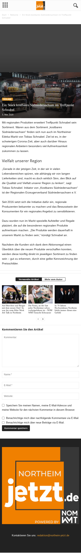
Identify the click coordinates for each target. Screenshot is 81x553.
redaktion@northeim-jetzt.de (53, 535)
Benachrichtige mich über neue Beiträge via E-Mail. (35, 422)
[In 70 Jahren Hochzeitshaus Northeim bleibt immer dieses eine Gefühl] (67, 294)
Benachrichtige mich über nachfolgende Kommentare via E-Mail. (42, 418)
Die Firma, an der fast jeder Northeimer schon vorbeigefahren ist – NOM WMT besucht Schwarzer (40, 309)
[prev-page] (38, 319)
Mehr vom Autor (54, 279)
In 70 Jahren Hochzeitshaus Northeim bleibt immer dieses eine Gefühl (66, 309)
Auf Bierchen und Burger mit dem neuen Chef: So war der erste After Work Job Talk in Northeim (13, 309)
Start (4, 14)
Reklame (14, 14)
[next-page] (43, 319)
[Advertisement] (40, 47)
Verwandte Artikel (29, 279)
